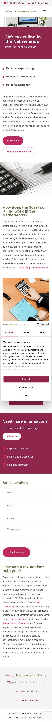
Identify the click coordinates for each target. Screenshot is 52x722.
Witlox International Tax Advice (29, 713)
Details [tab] (26, 332)
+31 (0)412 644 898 (39, 3)
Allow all (26, 379)
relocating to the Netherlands (34, 267)
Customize (24, 387)
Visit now (12, 436)
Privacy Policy (16, 718)
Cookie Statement (34, 718)
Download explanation (19, 151)
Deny (26, 395)
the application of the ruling (16, 623)
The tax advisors (18, 619)
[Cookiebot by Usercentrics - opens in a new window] (37, 325)
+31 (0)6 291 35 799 (15, 3)
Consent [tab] (9, 332)
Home (8, 47)
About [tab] (43, 332)
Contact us (13, 140)
